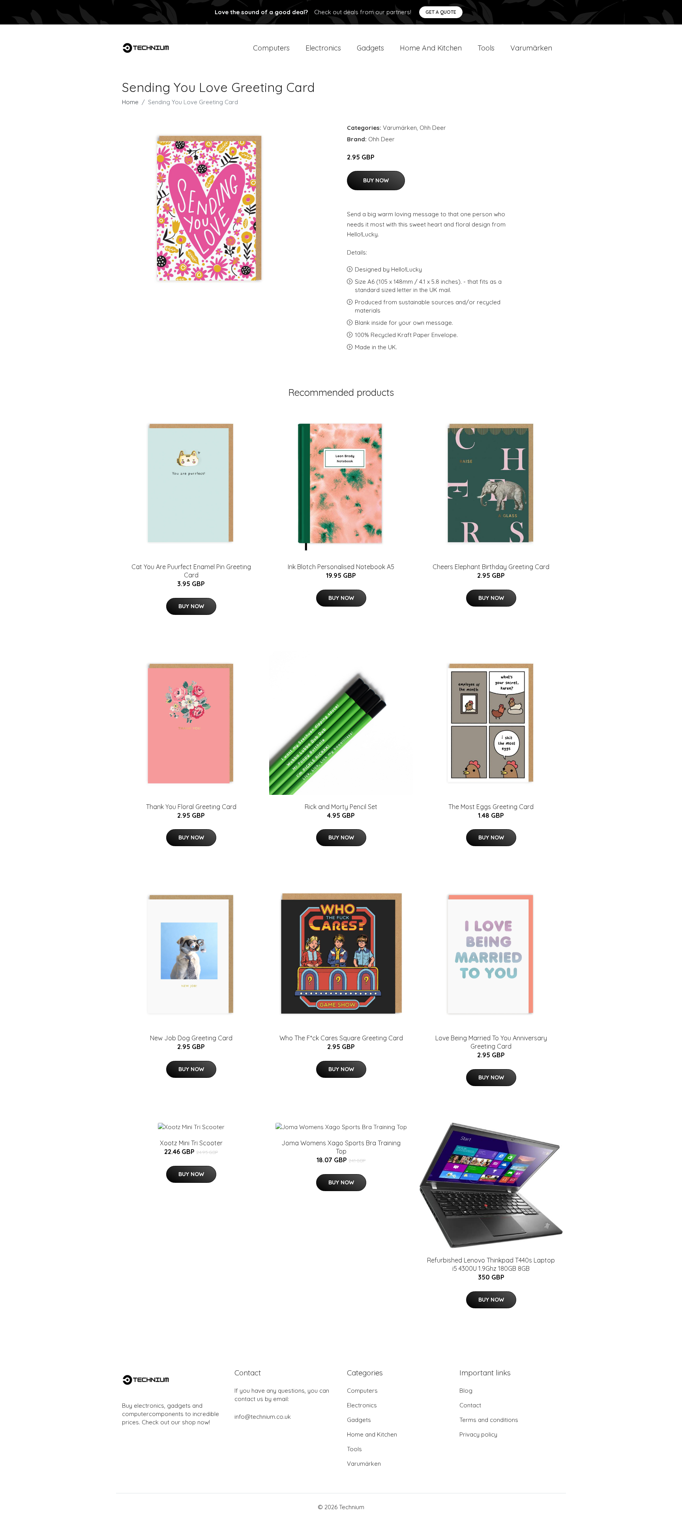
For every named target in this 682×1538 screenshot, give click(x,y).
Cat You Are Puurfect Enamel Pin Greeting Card (191, 571)
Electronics (323, 47)
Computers (271, 47)
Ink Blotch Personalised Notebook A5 (341, 567)
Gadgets (370, 47)
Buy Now (376, 180)
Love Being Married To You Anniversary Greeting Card (491, 1042)
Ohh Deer (433, 127)
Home (130, 102)
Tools (486, 47)
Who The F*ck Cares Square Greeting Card (341, 1038)
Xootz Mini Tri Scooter (191, 1143)
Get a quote (440, 12)
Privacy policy (478, 1434)
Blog (465, 1390)
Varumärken (531, 47)
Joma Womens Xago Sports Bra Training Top (341, 1147)
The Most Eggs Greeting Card (491, 807)
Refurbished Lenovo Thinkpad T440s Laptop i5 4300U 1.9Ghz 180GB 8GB (491, 1264)
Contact (470, 1405)
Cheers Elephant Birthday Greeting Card (491, 567)
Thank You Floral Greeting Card (191, 807)
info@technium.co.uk (262, 1416)
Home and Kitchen (431, 47)
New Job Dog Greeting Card (191, 1038)
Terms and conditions (488, 1420)
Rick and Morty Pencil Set (341, 807)
